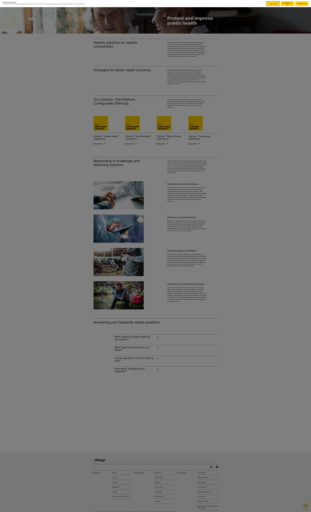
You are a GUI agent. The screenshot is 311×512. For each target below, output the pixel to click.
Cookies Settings (273, 3)
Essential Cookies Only (287, 3)
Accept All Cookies (302, 3)
